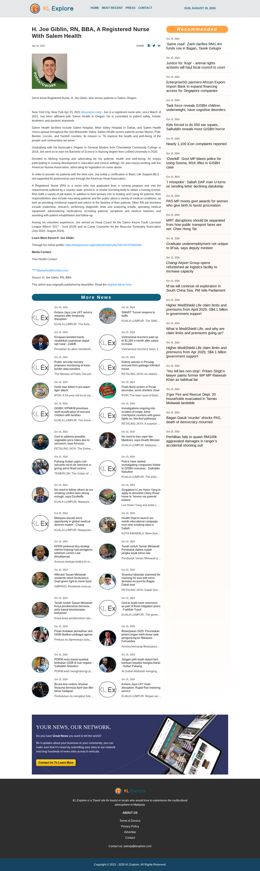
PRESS (130, 7)
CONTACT (145, 7)
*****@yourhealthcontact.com (50, 270)
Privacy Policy (130, 826)
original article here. (119, 284)
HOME (95, 7)
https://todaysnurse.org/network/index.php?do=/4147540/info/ (103, 245)
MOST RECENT (112, 7)
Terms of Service (130, 820)
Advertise (130, 832)
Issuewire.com (91, 112)
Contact (130, 837)
